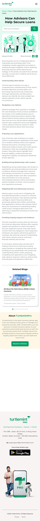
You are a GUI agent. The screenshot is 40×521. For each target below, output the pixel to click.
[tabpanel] (20, 289)
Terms (23, 517)
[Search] (34, 28)
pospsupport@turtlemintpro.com (21, 443)
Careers (26, 427)
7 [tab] (25, 309)
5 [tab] (21, 309)
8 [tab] (27, 309)
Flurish (34, 427)
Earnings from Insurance (12, 427)
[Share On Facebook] (33, 56)
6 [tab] (23, 309)
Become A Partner (20, 344)
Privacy (17, 517)
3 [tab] (16, 309)
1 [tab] (12, 309)
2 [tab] (14, 309)
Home (4, 11)
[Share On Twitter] (36, 56)
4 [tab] (18, 309)
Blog (10, 11)
